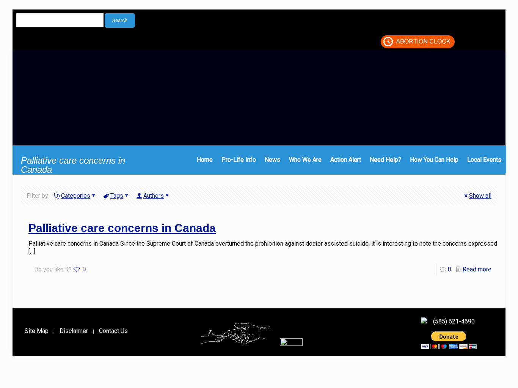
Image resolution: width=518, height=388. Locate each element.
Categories (75, 195)
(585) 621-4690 (454, 321)
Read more (477, 269)
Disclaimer (74, 330)
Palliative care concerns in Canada (122, 228)
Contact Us (113, 330)
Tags (116, 195)
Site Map (37, 330)
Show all (480, 195)
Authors (153, 195)
